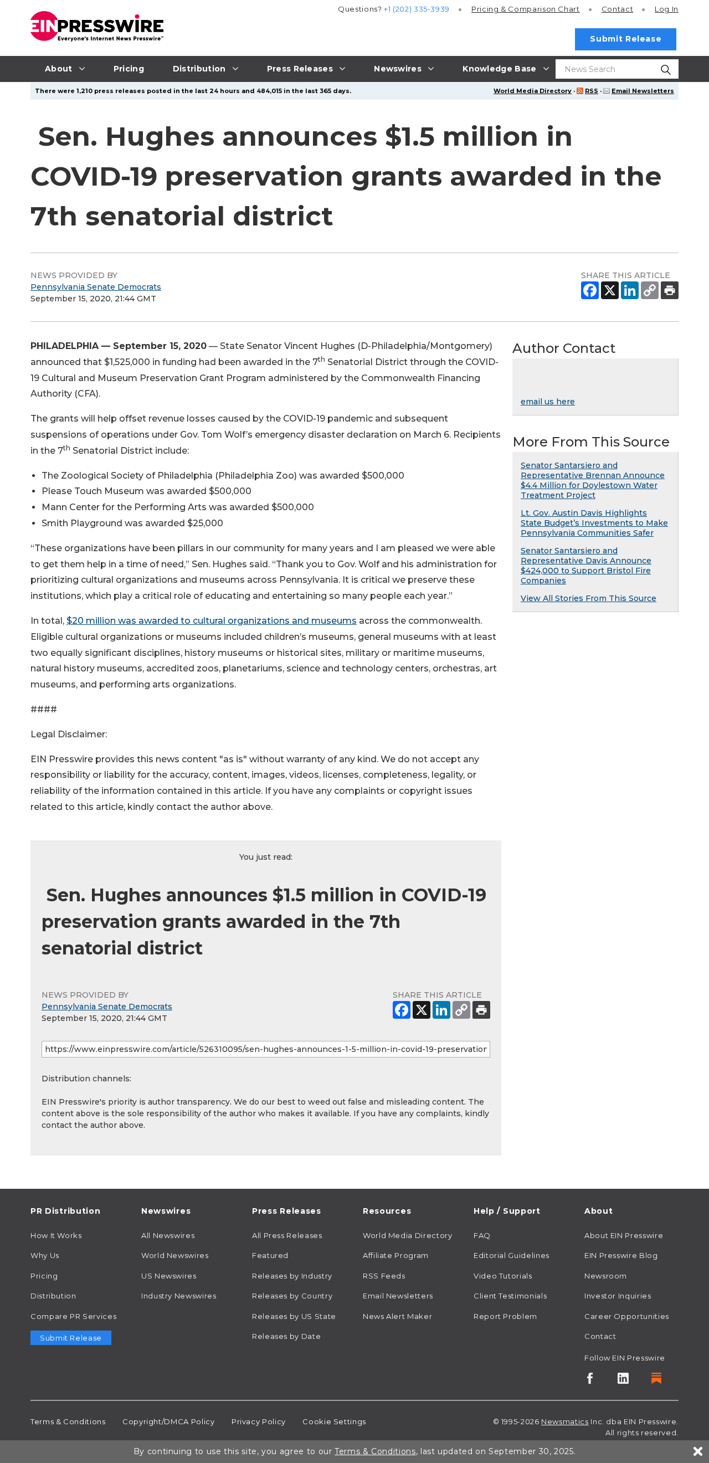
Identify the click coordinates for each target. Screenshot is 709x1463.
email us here (548, 402)
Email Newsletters (643, 91)
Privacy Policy (259, 1421)
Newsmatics (564, 1421)
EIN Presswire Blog (621, 1255)
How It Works (56, 1235)
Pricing (525, 8)
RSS (591, 91)
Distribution (53, 1295)
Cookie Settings (334, 1421)
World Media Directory (533, 91)
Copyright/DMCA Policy (168, 1421)
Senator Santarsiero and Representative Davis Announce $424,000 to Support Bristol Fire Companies (586, 566)
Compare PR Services (73, 1316)
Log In (667, 8)
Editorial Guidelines (511, 1255)
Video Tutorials (503, 1275)
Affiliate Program (396, 1255)
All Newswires (167, 1235)
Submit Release (625, 39)
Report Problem (505, 1316)
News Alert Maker (397, 1316)
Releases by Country (292, 1295)
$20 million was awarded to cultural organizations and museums (211, 620)
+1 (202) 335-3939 (417, 8)
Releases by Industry (292, 1275)
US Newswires (169, 1275)
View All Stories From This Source (588, 598)
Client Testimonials (510, 1295)
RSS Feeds (384, 1275)
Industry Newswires (179, 1295)
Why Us (44, 1255)
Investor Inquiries (617, 1295)
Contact (617, 8)
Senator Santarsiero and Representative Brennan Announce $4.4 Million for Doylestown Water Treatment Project (593, 480)
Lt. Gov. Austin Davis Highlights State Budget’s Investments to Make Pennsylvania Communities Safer (594, 523)
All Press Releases (287, 1235)
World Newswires (175, 1255)
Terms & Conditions (68, 1421)
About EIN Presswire (623, 1235)
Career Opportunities (626, 1316)
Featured (270, 1255)
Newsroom (605, 1275)
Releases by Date (286, 1336)
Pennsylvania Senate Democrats (95, 287)
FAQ (482, 1235)
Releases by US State (294, 1316)
